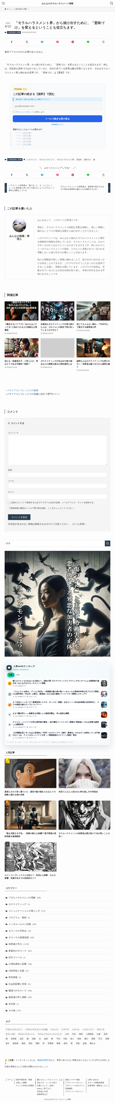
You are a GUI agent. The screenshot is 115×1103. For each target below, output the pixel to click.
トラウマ (65, 1029)
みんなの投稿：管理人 (19, 237)
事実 (81, 1034)
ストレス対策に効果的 (25, 1085)
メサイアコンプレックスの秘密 (22, 390)
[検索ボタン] (111, 3)
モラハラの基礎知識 (21, 937)
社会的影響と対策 (20, 984)
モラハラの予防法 (20, 931)
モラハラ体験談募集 (96, 1083)
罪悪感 (50, 1043)
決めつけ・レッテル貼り (47, 1083)
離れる (92, 1043)
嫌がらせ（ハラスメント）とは (49, 1080)
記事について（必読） (46, 1085)
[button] (12, 42)
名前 (10, 470)
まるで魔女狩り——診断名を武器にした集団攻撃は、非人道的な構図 (57, 714)
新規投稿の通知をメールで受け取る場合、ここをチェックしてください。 (42, 508)
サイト (11, 492)
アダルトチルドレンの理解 (25, 897)
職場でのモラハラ (20, 990)
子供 (58, 1039)
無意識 (15, 1043)
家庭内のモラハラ (20, 951)
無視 (23, 1043)
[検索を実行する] (107, 543)
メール (11, 481)
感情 (93, 1039)
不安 (74, 1034)
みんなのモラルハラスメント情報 (57, 3)
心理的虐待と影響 (14, 32)
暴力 (7, 1043)
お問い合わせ (93, 1080)
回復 (34, 1039)
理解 (37, 1043)
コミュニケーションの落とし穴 (27, 911)
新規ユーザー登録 (72, 1080)
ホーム (10, 1080)
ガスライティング (19, 904)
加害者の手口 (19, 944)
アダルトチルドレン (14, 1029)
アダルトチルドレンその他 (36, 1029)
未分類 (14, 1004)
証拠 (85, 1043)
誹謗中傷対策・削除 (24, 1080)
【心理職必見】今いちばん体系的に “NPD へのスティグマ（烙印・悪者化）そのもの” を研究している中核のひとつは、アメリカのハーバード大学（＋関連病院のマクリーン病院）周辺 (57, 735)
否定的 (78, 160)
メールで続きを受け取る (57, 119)
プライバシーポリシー (24, 112)
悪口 (86, 1039)
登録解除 (69, 1088)
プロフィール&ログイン (75, 1085)
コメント (13, 433)
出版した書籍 (21, 1083)
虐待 (65, 1043)
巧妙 (65, 1039)
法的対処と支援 (19, 970)
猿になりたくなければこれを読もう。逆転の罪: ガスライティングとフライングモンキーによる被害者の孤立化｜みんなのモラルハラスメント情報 (57, 683)
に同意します (29, 112)
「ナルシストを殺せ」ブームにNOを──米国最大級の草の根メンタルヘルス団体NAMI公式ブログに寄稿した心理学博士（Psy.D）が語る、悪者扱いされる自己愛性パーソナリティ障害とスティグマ (57, 694)
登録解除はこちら (57, 124)
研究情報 (15, 977)
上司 (67, 1034)
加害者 (13, 1039)
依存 (105, 1034)
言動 (78, 1043)
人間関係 (89, 1034)
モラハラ (100, 1029)
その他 (15, 1010)
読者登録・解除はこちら (98, 1085)
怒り (72, 1039)
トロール (75, 1029)
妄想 (46, 1039)
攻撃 (107, 1039)
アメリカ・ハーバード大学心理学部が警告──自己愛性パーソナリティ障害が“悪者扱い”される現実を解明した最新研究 (57, 725)
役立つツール (17, 957)
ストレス (54, 1029)
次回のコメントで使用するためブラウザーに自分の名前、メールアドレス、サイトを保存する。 (53, 502)
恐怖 (79, 1039)
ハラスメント (32, 160)
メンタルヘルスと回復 (22, 924)
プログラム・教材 (19, 917)
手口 (100, 1039)
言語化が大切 (42, 1091)
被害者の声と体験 (20, 997)
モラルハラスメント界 (65, 160)
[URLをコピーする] (103, 42)
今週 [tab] (10, 674)
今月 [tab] (18, 675)
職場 (58, 1043)
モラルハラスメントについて (50, 1034)
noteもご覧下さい (44, 1088)
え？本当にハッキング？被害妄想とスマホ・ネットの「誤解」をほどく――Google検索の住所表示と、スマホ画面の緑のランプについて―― (57, 705)
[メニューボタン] (3, 3)
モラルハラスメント (47, 160)
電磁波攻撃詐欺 (44, 1060)
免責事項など (42, 1094)
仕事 (98, 1034)
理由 (30, 1043)
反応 (21, 1039)
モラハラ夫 (10, 1034)
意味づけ (87, 160)
